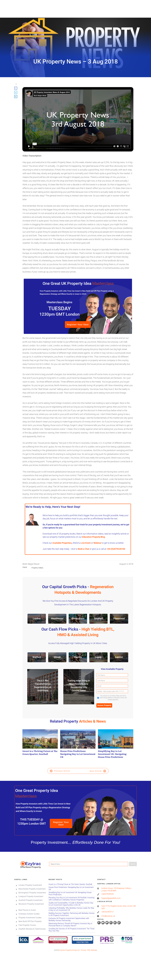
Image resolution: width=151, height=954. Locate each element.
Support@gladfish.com (110, 898)
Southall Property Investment (30, 900)
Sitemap (94, 950)
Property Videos (37, 568)
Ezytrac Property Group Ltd (69, 950)
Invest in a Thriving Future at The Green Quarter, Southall (40, 745)
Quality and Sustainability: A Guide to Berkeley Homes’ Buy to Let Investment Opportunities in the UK (71, 903)
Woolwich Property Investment (31, 904)
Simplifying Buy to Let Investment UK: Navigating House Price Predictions (115, 745)
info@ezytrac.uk (108, 916)
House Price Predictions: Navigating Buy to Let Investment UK (78, 745)
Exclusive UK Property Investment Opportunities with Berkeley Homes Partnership (71, 919)
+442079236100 (107, 894)
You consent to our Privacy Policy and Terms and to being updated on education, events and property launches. (113, 697)
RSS (88, 950)
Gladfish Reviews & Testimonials (32, 929)
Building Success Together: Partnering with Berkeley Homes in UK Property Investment (71, 914)
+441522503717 (107, 912)
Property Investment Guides (30, 917)
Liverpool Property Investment (31, 896)
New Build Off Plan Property (30, 921)
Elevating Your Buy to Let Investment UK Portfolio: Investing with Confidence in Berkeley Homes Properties (71, 898)
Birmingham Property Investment (32, 892)
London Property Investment (30, 885)
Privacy (83, 950)
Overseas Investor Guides (29, 914)
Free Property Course (27, 925)
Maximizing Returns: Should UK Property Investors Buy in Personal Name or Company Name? (71, 924)
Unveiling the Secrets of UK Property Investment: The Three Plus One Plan (71, 929)
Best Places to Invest (27, 910)
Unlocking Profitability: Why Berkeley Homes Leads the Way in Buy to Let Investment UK (71, 909)
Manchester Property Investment (32, 889)
